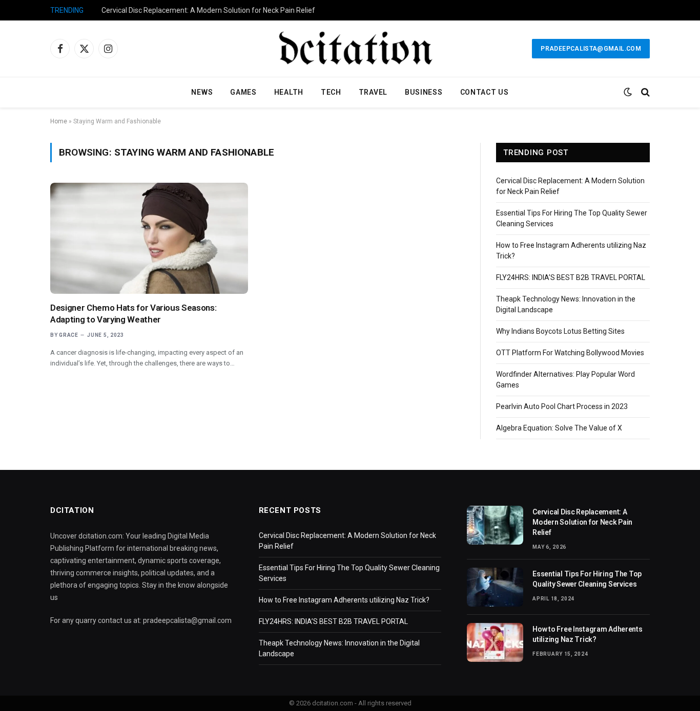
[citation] (350, 48)
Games (243, 92)
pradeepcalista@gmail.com (591, 48)
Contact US (484, 92)
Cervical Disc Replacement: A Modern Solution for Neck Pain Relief (208, 10)
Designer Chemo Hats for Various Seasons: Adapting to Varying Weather (133, 314)
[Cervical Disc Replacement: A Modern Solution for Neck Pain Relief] (495, 525)
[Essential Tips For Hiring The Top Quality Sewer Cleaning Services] (495, 587)
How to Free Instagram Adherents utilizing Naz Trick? (344, 600)
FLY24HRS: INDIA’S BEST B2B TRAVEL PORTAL (570, 277)
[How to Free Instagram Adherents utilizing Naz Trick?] (495, 642)
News (202, 92)
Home (58, 121)
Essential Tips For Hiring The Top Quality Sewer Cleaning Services (587, 579)
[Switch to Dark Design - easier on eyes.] (627, 92)
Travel (373, 92)
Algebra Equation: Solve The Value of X (559, 428)
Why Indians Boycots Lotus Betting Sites (560, 331)
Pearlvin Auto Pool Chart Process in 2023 (562, 406)
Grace (68, 335)
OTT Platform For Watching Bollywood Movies (570, 353)
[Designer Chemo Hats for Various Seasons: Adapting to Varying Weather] (149, 238)
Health (288, 92)
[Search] (644, 92)
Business (424, 92)
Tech (331, 92)
